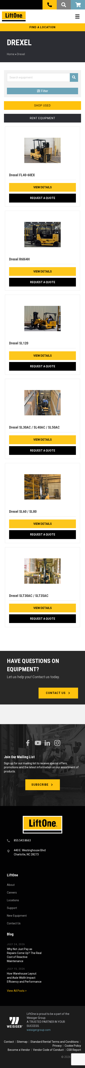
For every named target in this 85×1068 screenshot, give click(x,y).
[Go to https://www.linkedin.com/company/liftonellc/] (47, 743)
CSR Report (74, 1049)
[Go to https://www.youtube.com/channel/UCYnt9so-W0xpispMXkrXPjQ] (38, 743)
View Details (42, 187)
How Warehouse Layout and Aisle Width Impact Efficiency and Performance (24, 977)
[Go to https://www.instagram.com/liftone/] (57, 743)
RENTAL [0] (78, 4)
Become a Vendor (19, 1049)
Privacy (57, 1045)
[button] (42, 27)
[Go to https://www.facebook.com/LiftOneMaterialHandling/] (28, 743)
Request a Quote (42, 198)
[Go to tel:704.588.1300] (42, 840)
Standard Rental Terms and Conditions (54, 1041)
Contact (9, 1041)
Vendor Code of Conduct (49, 1049)
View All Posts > (17, 990)
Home (10, 54)
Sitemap (23, 1041)
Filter (44, 91)
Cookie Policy (73, 1045)
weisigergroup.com (39, 1029)
